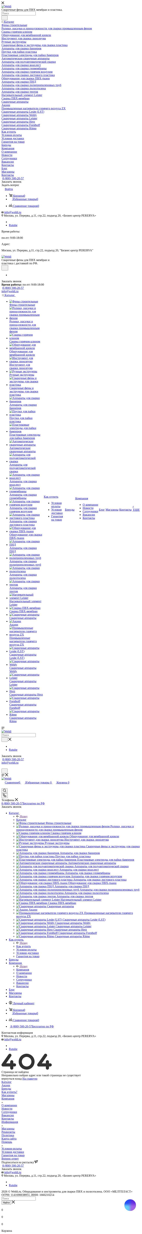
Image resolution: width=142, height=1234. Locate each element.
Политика (7, 1135)
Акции (5, 1085)
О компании (9, 1105)
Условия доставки (12, 1151)
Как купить (23, 946)
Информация (9, 1122)
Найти (6, 1202)
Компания (22, 969)
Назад (23, 816)
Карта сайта (8, 1138)
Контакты (7, 1118)
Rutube (13, 225)
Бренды (6, 1088)
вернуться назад (11, 1078)
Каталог (21, 819)
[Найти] (4, 17)
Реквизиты (8, 1131)
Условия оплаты (11, 1148)
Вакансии (7, 1115)
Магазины (7, 1095)
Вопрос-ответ (10, 1158)
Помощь (6, 1141)
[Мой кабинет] (3, 766)
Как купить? (9, 1092)
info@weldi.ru (12, 212)
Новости (6, 1108)
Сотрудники (9, 1112)
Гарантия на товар (13, 1155)
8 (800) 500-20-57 (13, 178)
